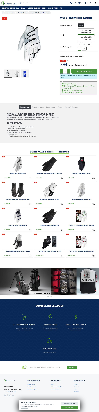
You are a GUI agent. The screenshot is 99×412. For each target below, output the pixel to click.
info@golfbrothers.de (11, 391)
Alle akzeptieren (69, 407)
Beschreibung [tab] (24, 107)
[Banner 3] (50, 296)
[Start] (3, 12)
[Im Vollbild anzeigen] (4, 22)
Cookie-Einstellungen (69, 403)
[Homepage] (9, 3)
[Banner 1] (47, 296)
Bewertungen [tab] (50, 107)
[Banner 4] (51, 296)
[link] (75, 323)
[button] (3, 44)
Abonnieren (72, 367)
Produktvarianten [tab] (38, 107)
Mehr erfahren (24, 408)
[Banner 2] (48, 296)
